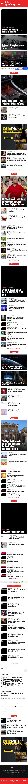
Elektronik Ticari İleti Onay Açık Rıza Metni (14, 772)
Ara (2, 668)
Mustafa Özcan (5, 703)
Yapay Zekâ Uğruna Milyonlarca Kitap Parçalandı (10, 686)
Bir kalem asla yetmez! (16, 703)
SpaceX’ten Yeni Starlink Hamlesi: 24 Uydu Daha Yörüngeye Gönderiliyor (12, 684)
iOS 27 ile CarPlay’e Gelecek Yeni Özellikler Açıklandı (12, 682)
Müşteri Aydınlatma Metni (8, 771)
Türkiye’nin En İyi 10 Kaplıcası (14, 706)
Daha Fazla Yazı (14, 663)
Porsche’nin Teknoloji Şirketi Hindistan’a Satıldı (11, 678)
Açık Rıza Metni (15, 774)
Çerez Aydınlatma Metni (20, 771)
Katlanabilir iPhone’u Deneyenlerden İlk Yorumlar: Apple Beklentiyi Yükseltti (11, 680)
